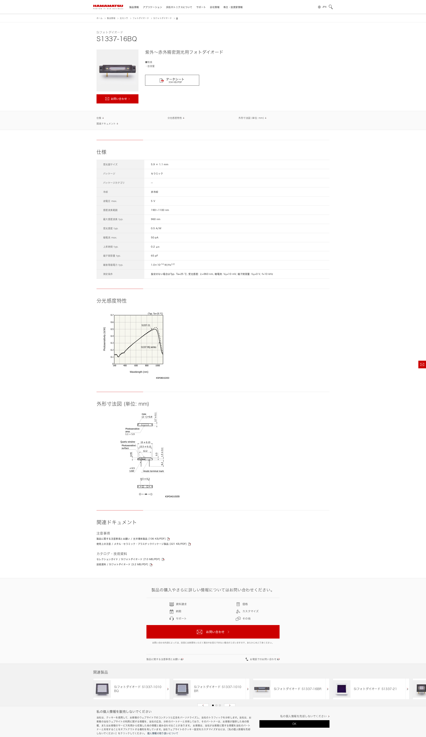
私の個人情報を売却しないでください (303, 716)
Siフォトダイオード (162, 18)
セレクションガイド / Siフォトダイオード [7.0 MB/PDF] (128, 559)
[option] (131, 689)
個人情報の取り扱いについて (162, 733)
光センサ (124, 18)
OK (294, 724)
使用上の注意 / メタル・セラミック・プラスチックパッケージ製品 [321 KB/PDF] (142, 543)
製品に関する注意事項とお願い (163, 659)
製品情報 (111, 18)
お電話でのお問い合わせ (263, 659)
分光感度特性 (175, 117)
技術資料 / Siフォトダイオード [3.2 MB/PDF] (122, 564)
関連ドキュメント (106, 123)
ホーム (100, 18)
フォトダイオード (141, 18)
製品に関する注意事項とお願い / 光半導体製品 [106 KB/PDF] (131, 538)
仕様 (99, 117)
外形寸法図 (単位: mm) (251, 117)
